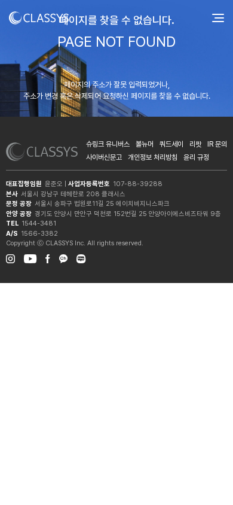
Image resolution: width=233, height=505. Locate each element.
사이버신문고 (104, 157)
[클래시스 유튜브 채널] (30, 257)
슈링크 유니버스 (108, 144)
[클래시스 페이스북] (47, 257)
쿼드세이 (171, 144)
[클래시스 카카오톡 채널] (63, 257)
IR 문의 (217, 144)
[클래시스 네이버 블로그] (80, 257)
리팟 (195, 144)
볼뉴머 (145, 144)
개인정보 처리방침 (152, 157)
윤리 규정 (196, 157)
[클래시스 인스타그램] (10, 257)
